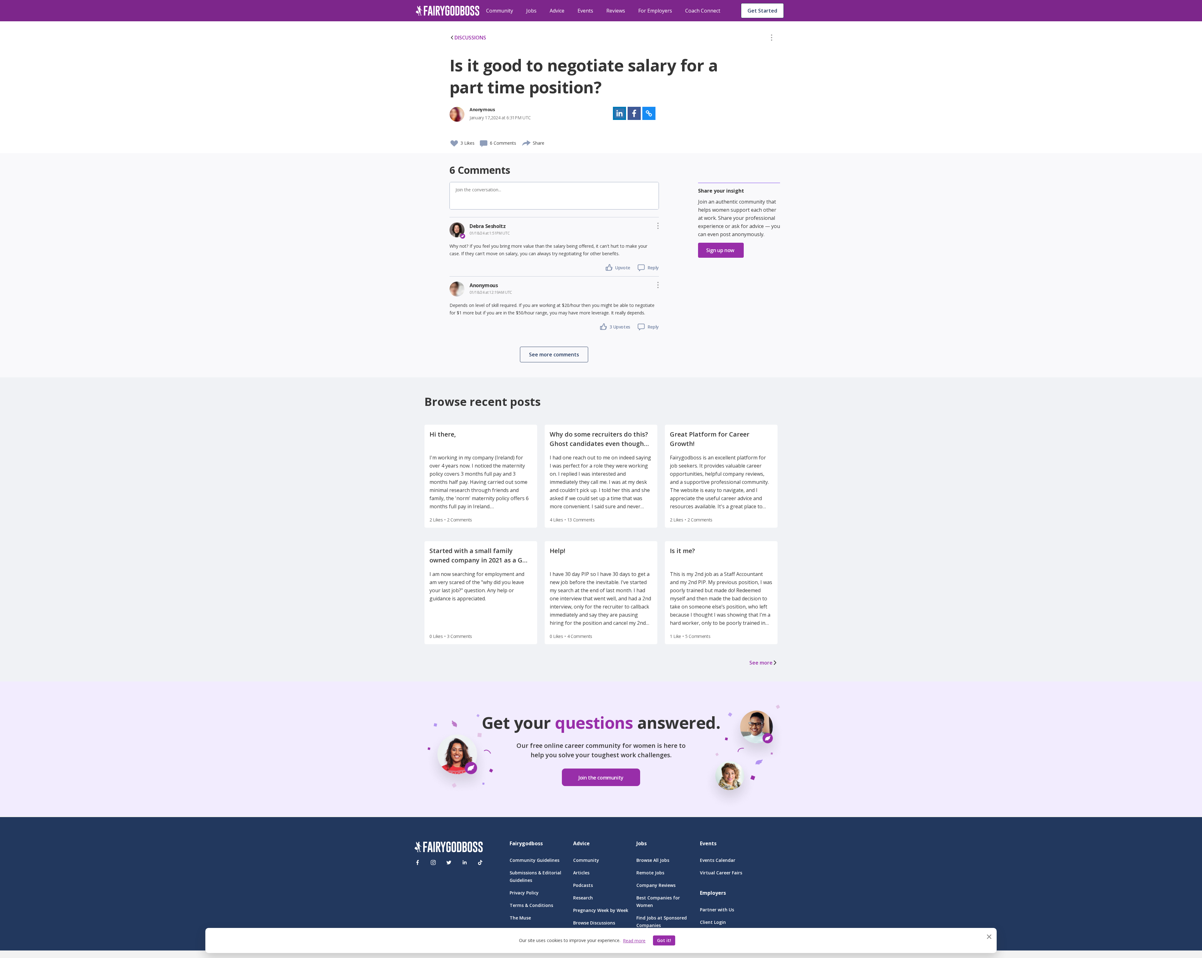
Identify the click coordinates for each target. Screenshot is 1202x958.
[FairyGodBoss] (448, 847)
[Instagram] (433, 862)
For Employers (655, 10)
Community (499, 10)
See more (761, 663)
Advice (557, 10)
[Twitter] (449, 862)
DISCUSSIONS (470, 37)
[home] (448, 10)
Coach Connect (702, 10)
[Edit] (771, 38)
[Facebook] (417, 862)
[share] (526, 142)
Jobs (531, 10)
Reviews (615, 10)
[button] (771, 39)
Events (585, 10)
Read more (634, 941)
